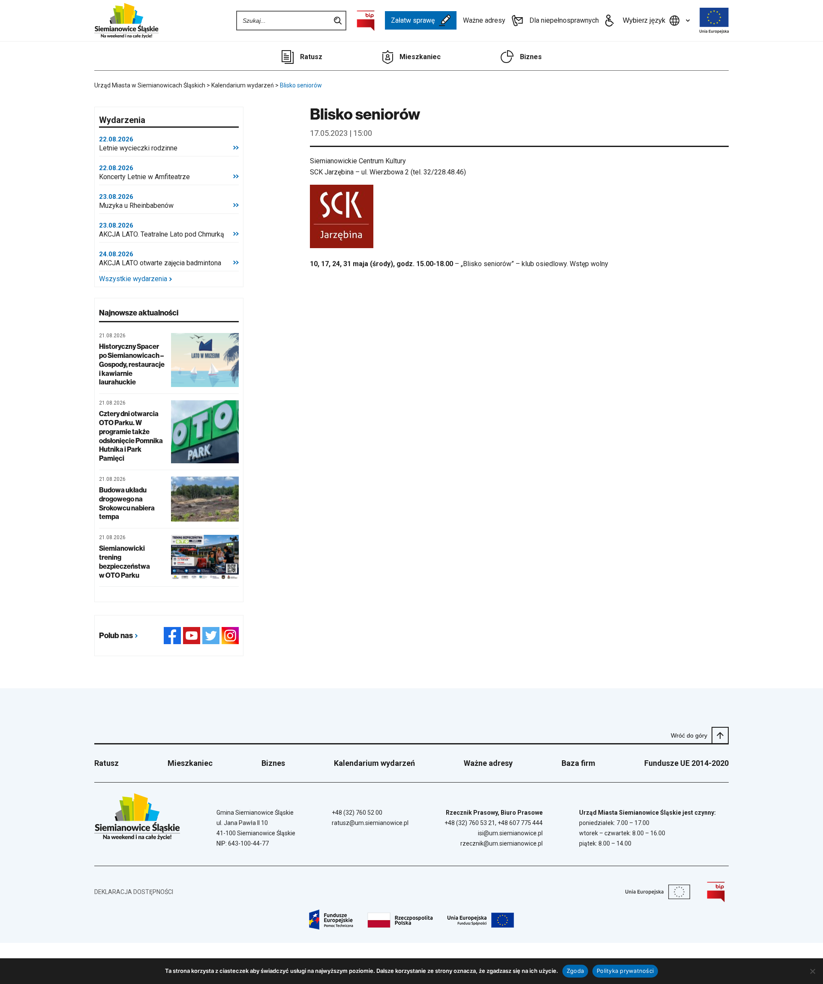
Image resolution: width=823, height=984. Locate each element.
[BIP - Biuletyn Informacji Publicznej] (365, 20)
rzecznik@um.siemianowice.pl (501, 843)
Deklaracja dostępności (133, 891)
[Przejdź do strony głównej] (126, 20)
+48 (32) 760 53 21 (470, 822)
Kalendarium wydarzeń (374, 763)
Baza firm (578, 763)
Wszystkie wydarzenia (133, 279)
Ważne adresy (484, 20)
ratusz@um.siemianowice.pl (370, 822)
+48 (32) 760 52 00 (357, 812)
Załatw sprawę (413, 20)
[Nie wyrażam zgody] (812, 971)
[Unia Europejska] (714, 20)
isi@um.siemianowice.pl (510, 833)
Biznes (531, 57)
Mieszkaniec (420, 57)
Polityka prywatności (625, 970)
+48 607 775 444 (520, 822)
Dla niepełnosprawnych (564, 20)
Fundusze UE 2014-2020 (686, 763)
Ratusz (311, 57)
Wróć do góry (689, 735)
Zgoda (575, 970)
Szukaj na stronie (337, 20)
